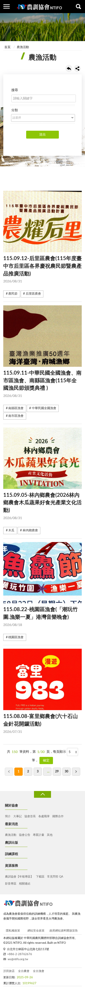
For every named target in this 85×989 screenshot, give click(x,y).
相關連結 (24, 883)
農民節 (12, 293)
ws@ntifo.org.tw (18, 959)
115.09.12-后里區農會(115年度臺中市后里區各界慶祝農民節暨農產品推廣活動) (42, 269)
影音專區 (10, 883)
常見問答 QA (55, 876)
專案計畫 (38, 835)
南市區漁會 (16, 415)
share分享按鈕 (77, 68)
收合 (42, 794)
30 (66, 771)
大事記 (17, 816)
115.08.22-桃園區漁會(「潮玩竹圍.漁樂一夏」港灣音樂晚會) (40, 617)
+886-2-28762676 (19, 954)
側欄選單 (6, 6)
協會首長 (30, 816)
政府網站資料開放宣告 (63, 930)
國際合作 (58, 816)
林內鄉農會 (30, 530)
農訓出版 (11, 842)
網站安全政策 (35, 930)
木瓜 (11, 530)
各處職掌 (44, 816)
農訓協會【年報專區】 (19, 876)
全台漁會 (38, 971)
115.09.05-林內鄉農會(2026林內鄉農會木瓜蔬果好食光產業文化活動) (42, 506)
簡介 (8, 816)
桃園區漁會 (16, 637)
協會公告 (24, 835)
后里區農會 (33, 293)
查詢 (78, 6)
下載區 (40, 876)
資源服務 (11, 865)
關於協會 (11, 805)
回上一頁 (68, 68)
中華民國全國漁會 (44, 408)
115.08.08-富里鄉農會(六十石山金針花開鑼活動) (40, 723)
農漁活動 (23, 47)
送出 (42, 134)
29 (57, 771)
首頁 (7, 47)
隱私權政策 (13, 930)
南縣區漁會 (16, 408)
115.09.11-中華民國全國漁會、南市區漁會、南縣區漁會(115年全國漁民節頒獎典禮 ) (42, 384)
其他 (50, 835)
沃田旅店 (9, 971)
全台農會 (23, 971)
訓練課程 (11, 854)
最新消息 (11, 824)
